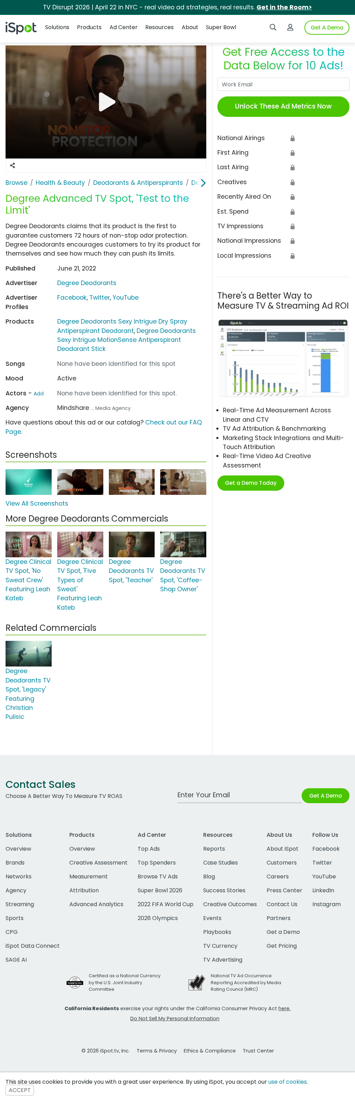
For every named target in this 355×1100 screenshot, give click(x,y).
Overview (18, 849)
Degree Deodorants (86, 283)
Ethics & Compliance (210, 1050)
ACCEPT (20, 1090)
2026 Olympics (158, 918)
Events (212, 918)
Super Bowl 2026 (160, 890)
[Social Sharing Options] (12, 165)
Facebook (72, 297)
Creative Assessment (98, 863)
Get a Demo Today (251, 483)
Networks (19, 876)
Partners (279, 918)
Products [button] (89, 27)
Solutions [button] (57, 27)
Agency (16, 890)
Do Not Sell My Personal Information (174, 1018)
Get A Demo (327, 28)
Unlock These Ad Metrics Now (283, 106)
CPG (12, 932)
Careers (278, 876)
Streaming (20, 904)
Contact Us (282, 904)
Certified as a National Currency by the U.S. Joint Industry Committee (125, 982)
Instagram (326, 904)
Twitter (99, 297)
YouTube (126, 297)
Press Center (284, 890)
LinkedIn (323, 890)
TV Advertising (222, 960)
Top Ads (149, 849)
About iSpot (282, 849)
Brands (15, 863)
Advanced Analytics (96, 904)
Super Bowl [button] (221, 27)
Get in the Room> (284, 7)
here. (284, 1008)
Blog (209, 876)
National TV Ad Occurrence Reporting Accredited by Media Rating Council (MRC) (246, 982)
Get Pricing (282, 946)
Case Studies (220, 863)
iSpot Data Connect (33, 946)
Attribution (84, 890)
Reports (214, 849)
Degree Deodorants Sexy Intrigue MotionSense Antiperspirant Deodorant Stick (126, 340)
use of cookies (287, 1082)
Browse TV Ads (158, 876)
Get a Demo (283, 932)
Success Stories (224, 890)
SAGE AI (16, 960)
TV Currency (220, 946)
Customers (282, 863)
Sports (15, 918)
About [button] (190, 27)
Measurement (88, 876)
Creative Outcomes (230, 904)
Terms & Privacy (157, 1050)
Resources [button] (159, 27)
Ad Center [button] (124, 27)
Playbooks (217, 932)
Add (39, 393)
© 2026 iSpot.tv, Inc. (105, 1050)
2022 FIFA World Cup (165, 904)
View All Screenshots (37, 503)
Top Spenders (157, 863)
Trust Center (258, 1050)
